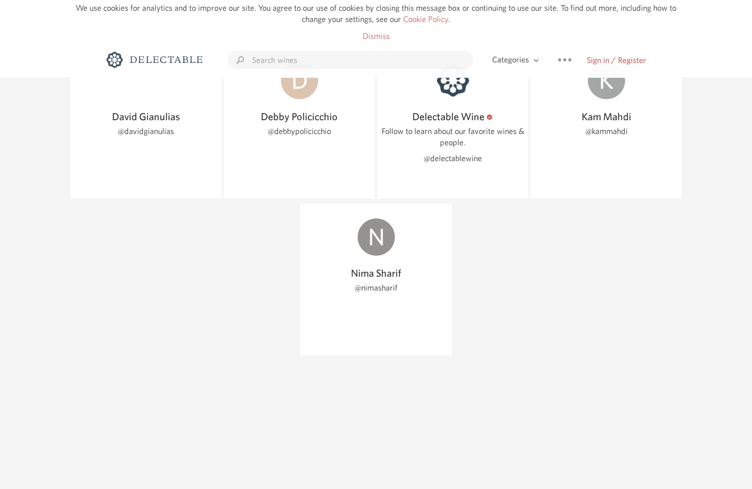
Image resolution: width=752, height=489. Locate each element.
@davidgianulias (146, 131)
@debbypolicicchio (299, 131)
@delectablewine (453, 158)
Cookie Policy (425, 19)
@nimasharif (376, 288)
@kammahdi (606, 131)
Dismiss (376, 36)
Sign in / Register (616, 60)
